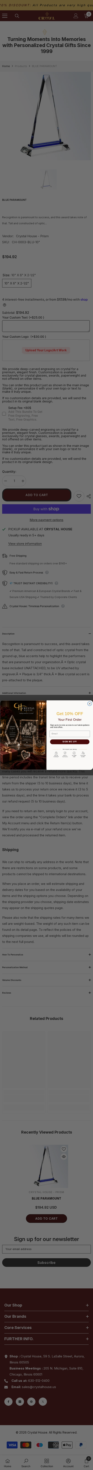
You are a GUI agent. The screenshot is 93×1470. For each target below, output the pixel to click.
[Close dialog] (90, 703)
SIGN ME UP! (70, 742)
